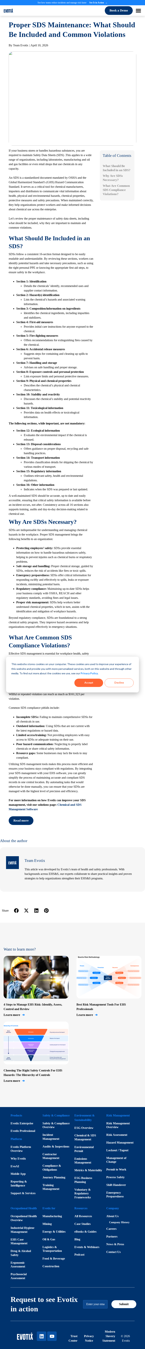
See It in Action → (98, 2)
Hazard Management (119, 1142)
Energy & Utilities (54, 1231)
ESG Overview (83, 1127)
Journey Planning (53, 1177)
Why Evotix (18, 1158)
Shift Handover (116, 1184)
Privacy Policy (89, 673)
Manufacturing (52, 1216)
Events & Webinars (86, 1247)
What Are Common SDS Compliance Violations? (116, 190)
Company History (119, 1222)
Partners (111, 1236)
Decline (119, 682)
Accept (88, 682)
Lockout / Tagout (117, 1150)
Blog (77, 1239)
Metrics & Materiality (88, 1170)
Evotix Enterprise (22, 1123)
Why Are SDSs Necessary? (113, 178)
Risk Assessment (116, 1134)
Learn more (14, 1015)
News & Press (115, 1244)
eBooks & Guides (85, 1231)
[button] (16, 910)
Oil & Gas (48, 1239)
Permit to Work (116, 1169)
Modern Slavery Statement (108, 1336)
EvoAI (15, 1166)
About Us (112, 1216)
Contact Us (113, 1252)
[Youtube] (52, 1336)
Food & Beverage (53, 1258)
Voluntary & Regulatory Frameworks (82, 1193)
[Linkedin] (41, 1336)
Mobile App (18, 1173)
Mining (47, 1223)
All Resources (83, 1216)
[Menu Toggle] (138, 10)
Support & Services (23, 1193)
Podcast (79, 1254)
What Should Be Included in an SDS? (116, 168)
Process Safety (115, 1177)
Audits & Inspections (55, 1146)
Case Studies (82, 1223)
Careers (111, 1228)
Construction (50, 1266)
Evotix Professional (23, 1130)
